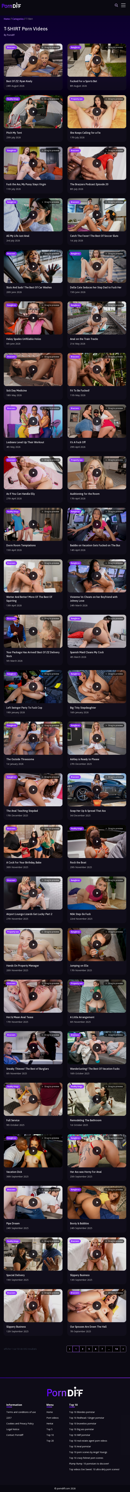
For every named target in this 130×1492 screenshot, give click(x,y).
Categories (18, 19)
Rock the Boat (78, 862)
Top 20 (50, 1440)
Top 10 (50, 1434)
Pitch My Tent (14, 132)
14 (116, 1348)
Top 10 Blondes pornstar (82, 1412)
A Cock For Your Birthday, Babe (23, 862)
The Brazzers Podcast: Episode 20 (89, 184)
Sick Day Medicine (16, 390)
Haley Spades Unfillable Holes (23, 339)
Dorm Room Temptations (21, 545)
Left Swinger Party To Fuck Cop (24, 707)
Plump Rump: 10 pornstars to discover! (89, 1463)
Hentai (49, 1423)
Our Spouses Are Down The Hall (88, 1326)
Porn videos (52, 1417)
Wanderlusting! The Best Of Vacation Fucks (95, 1068)
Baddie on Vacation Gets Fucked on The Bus (95, 545)
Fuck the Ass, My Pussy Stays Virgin (26, 184)
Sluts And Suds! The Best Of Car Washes (29, 287)
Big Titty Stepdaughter (83, 707)
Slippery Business (80, 1275)
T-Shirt (29, 19)
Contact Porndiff (14, 1434)
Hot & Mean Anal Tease (19, 1017)
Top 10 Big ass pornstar (81, 1429)
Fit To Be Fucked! (80, 390)
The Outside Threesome (20, 759)
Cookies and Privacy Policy (20, 1423)
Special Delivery (15, 1275)
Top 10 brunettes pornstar (82, 1423)
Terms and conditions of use (21, 1412)
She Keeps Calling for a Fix (85, 132)
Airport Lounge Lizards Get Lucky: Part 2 (29, 914)
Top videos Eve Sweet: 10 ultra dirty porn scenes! (94, 1469)
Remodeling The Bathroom (85, 1120)
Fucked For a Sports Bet (83, 81)
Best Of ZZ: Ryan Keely (19, 81)
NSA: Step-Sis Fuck (80, 914)
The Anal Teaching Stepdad (22, 810)
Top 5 (49, 1429)
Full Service (13, 1120)
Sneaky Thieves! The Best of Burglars (27, 1068)
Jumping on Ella (79, 965)
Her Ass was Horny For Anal (86, 1171)
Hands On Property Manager (22, 965)
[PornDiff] (11, 5)
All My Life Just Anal (17, 235)
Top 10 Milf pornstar (79, 1434)
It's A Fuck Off (78, 442)
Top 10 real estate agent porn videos (88, 1440)
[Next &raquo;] (123, 1349)
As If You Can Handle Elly (20, 493)
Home (7, 19)
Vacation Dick (14, 1171)
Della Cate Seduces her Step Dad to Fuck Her (95, 287)
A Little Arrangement (82, 1017)
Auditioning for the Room (85, 493)
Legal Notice (12, 1429)
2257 (8, 1417)
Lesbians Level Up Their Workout (25, 442)
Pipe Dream (13, 1223)
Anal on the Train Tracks (84, 339)
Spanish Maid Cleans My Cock (87, 652)
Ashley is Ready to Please (84, 759)
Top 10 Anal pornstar (80, 1446)
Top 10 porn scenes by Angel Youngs (88, 1452)
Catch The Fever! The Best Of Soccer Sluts (94, 235)
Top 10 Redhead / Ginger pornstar (86, 1417)
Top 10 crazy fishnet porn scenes (86, 1457)
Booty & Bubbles (79, 1223)
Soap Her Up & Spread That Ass (88, 810)
